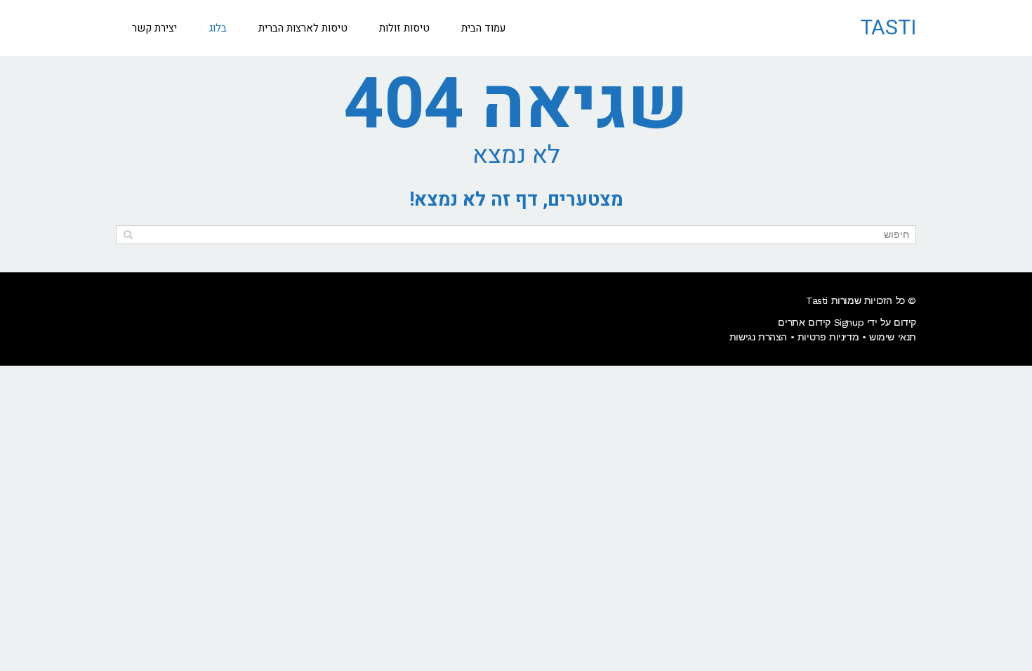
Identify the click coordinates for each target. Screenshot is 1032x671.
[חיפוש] (128, 234)
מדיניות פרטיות (828, 337)
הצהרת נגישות (758, 337)
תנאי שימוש (892, 337)
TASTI (888, 28)
